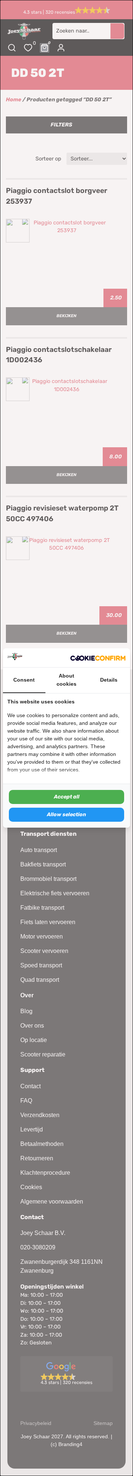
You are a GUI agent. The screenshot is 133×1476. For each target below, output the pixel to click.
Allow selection (66, 814)
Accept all (66, 797)
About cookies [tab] (66, 680)
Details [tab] (108, 680)
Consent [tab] (24, 680)
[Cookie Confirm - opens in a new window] (98, 658)
